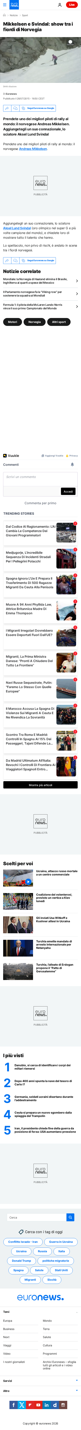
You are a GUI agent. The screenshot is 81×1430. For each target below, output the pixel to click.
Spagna (18, 1270)
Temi (6, 1311)
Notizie (14, 15)
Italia (61, 1251)
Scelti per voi (18, 863)
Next (6, 1337)
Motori (12, 321)
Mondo (47, 1320)
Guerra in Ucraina (61, 1242)
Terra (46, 1329)
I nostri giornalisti (14, 1362)
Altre (6, 1391)
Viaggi (7, 1345)
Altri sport (59, 321)
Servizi (7, 1380)
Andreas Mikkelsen (33, 149)
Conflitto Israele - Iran (23, 1242)
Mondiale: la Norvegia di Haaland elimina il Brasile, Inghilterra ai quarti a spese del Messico (35, 280)
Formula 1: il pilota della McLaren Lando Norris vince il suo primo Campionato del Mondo (32, 306)
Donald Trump (21, 1261)
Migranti (30, 1279)
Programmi (50, 1353)
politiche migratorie (55, 1261)
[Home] (4, 15)
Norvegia (35, 321)
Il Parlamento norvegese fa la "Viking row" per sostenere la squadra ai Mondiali (32, 293)
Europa (7, 1320)
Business (8, 1329)
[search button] (70, 1217)
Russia (42, 1251)
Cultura (47, 1345)
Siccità (51, 1279)
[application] (40, 60)
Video (6, 1353)
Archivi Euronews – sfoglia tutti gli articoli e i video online (59, 1365)
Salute (39, 1270)
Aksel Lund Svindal (17, 228)
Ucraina (21, 1251)
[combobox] (40, 1217)
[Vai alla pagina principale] (14, 4)
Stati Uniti (61, 1270)
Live (72, 4)
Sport (25, 15)
